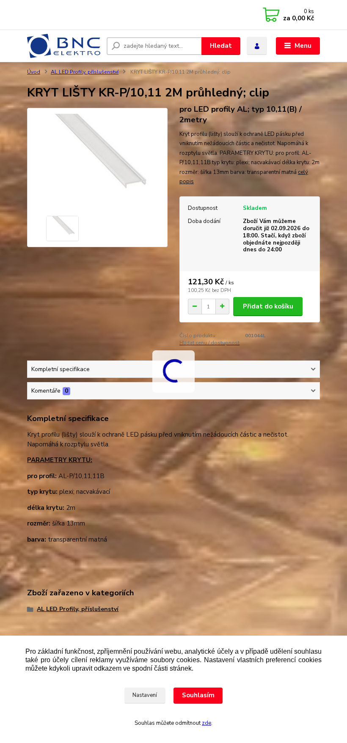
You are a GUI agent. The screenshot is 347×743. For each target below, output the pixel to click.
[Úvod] (63, 46)
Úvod (33, 72)
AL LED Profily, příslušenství (84, 72)
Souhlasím (198, 695)
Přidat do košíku (268, 306)
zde (206, 723)
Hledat (221, 45)
